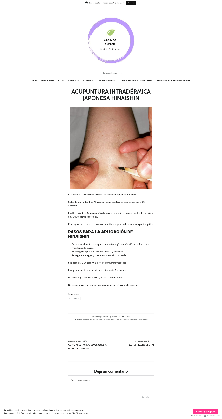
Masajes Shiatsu (89, 319)
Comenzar (131, 3)
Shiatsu (119, 319)
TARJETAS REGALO (108, 80)
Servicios (73, 80)
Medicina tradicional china (105, 319)
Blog (61, 80)
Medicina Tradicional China (137, 80)
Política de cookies (81, 413)
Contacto (88, 80)
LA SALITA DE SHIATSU (43, 80)
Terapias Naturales (130, 319)
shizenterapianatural (100, 317)
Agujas (79, 319)
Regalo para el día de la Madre (173, 80)
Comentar (145, 397)
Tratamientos (143, 319)
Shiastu (127, 317)
